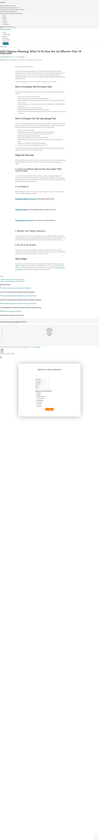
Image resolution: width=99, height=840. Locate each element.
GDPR (49, 335)
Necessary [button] (3, 353)
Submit (49, 409)
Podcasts (5, 41)
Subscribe (5, 22)
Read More (37, 347)
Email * (37, 386)
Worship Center (21, 210)
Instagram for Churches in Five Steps (12, 315)
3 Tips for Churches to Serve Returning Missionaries (11, 13)
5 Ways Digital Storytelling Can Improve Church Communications (20, 307)
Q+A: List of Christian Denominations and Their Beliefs (17, 292)
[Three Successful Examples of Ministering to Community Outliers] (18, 295)
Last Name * (38, 382)
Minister (5, 36)
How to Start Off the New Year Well (7, 5)
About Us (5, 18)
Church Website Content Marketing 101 (8, 11)
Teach (4, 32)
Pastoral (39, 392)
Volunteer (39, 406)
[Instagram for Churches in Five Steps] (10, 311)
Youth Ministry (40, 398)
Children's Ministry (41, 396)
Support (4, 17)
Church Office (6, 40)
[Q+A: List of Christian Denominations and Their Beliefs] (15, 288)
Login (4, 15)
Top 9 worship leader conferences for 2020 (9, 7)
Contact (4, 20)
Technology (39, 402)
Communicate (6, 34)
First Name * (38, 379)
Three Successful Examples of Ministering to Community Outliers (20, 300)
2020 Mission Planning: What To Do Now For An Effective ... (12, 9)
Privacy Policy (6, 24)
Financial (39, 404)
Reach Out (5, 38)
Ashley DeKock (6, 57)
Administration (40, 400)
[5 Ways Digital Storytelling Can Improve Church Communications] (18, 303)
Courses (6, 43)
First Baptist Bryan (22, 220)
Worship (39, 394)
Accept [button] (32, 347)
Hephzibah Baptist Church (25, 199)
